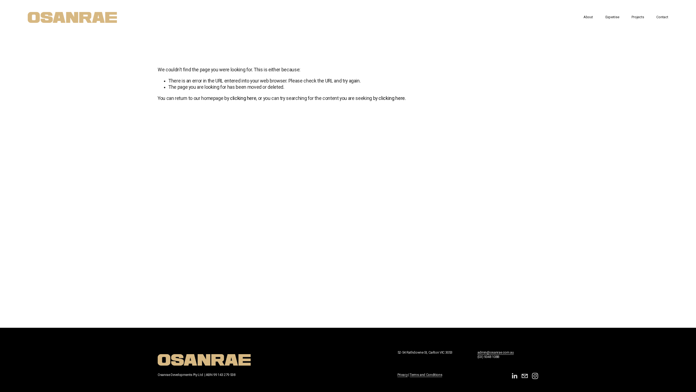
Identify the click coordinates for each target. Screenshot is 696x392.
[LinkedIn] (514, 376)
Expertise (612, 17)
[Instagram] (535, 376)
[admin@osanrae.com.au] (524, 376)
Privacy (402, 375)
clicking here (243, 98)
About (588, 17)
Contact (662, 17)
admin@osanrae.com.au (495, 352)
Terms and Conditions (426, 375)
